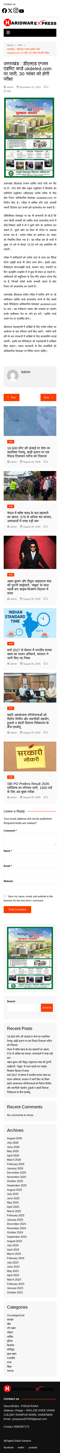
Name (8, 850)
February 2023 (15, 1284)
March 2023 (14, 1279)
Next (46, 397)
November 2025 (16, 1177)
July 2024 (12, 1245)
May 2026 (13, 1151)
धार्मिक (10, 1336)
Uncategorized (15, 1315)
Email (8, 865)
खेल (9, 1323)
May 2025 (13, 1202)
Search (11, 1001)
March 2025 (14, 1211)
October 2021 (15, 1292)
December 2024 (16, 1224)
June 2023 (13, 1266)
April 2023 (13, 1275)
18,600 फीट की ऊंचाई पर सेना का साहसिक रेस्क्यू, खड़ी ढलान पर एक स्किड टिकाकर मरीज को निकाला (28, 452)
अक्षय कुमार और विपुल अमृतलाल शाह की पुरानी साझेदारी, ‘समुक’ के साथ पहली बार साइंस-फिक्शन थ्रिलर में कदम (29, 1066)
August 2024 (14, 1241)
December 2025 (16, 1172)
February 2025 (15, 1215)
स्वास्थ (10, 1370)
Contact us (10, 4)
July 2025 (12, 1194)
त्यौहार (10, 1332)
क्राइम (10, 1319)
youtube (32, 1447)
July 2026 (12, 1142)
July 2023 (12, 1262)
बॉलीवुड (10, 1349)
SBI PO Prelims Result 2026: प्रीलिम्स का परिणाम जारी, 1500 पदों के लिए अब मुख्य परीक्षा (29, 788)
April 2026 (13, 1155)
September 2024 (17, 1236)
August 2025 (14, 1189)
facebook (9, 1447)
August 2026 (14, 1138)
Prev (13, 397)
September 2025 (17, 1185)
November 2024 (16, 1228)
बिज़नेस (10, 1345)
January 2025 (15, 1219)
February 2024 (15, 1258)
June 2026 (13, 1147)
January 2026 (15, 1168)
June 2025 (13, 1198)
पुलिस (10, 1341)
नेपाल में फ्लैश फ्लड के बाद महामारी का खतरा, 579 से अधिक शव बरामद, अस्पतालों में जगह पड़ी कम (29, 517)
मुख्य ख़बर (11, 1353)
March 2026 (14, 1159)
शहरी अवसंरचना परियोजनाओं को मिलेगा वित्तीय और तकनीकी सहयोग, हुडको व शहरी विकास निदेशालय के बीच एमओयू (29, 1087)
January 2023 (15, 1288)
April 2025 (13, 1206)
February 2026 (15, 1164)
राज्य (9, 91)
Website (8, 881)
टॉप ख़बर (11, 1328)
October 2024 (15, 1232)
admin (10, 87)
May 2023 (13, 1271)
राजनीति (11, 1358)
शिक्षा (9, 1366)
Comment (10, 830)
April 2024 (13, 1249)
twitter (21, 1447)
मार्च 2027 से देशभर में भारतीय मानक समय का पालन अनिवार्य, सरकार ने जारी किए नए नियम (29, 654)
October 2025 (15, 1181)
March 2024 (14, 1253)
